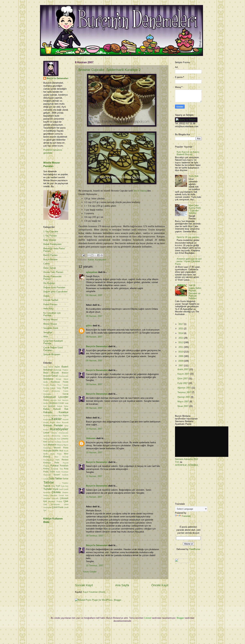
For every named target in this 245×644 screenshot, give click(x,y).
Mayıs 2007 (184, 401)
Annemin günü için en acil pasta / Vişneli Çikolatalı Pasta (188, 261)
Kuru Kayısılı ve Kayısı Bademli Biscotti (188, 153)
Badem (65, 366)
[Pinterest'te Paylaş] (101, 255)
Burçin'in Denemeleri (97, 346)
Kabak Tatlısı (62, 406)
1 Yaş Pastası (50, 235)
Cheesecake (63, 376)
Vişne (55, 489)
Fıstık (65, 388)
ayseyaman (92, 272)
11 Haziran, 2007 (94, 476)
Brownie (47, 376)
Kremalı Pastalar (53, 425)
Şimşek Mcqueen (51, 354)
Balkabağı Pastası (61, 370)
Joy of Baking (140, 190)
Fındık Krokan (49, 385)
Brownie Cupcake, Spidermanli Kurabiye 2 (109, 70)
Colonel (147, 618)
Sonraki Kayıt (84, 585)
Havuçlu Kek (55, 400)
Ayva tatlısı (48, 367)
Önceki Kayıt (159, 585)
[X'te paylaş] (95, 255)
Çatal (61, 489)
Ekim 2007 (183, 378)
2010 (181, 351)
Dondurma (48, 379)
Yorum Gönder (89, 571)
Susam (56, 475)
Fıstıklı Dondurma (51, 391)
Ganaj (65, 394)
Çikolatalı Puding (55, 501)
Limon (46, 432)
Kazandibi (47, 419)
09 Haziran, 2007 (94, 316)
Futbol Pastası (50, 304)
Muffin (55, 450)
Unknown (91, 438)
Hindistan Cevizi (56, 403)
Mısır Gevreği (61, 457)
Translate (186, 516)
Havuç (46, 400)
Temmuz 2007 (185, 392)
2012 (181, 342)
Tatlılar (48, 482)
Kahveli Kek (61, 409)
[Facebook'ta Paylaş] (98, 255)
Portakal (54, 465)
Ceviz (55, 375)
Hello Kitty (48, 308)
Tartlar (65, 479)
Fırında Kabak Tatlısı (52, 388)
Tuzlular (47, 488)
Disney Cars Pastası (53, 272)
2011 (181, 347)
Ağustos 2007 (185, 387)
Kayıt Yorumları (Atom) (94, 592)
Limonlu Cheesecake (59, 433)
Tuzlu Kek (64, 486)
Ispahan (51, 406)
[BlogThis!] (92, 255)
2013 (181, 338)
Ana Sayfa (122, 585)
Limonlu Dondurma (51, 436)
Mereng (60, 445)
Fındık (65, 382)
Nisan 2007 (183, 406)
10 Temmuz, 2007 (94, 565)
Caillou (46, 263)
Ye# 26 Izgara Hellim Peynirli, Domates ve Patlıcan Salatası (195, 292)
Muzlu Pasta (56, 454)
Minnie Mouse (50, 324)
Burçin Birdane (50, 259)
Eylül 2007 (183, 383)
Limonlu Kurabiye (54, 442)
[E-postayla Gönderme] (83, 255)
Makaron (52, 444)
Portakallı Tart (56, 469)
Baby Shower (49, 240)
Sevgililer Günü (50, 328)
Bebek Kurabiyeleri (52, 244)
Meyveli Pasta (61, 448)
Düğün (46, 296)
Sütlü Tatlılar (55, 478)
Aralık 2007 (183, 369)
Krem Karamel (62, 422)
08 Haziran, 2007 (94, 295)
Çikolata (56, 492)
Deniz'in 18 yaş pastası (188, 237)
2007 (181, 365)
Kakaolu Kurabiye (55, 412)
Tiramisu (65, 483)
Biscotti (55, 372)
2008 (181, 361)
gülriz (89, 325)
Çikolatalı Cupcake (50, 498)
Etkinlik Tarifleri (50, 300)
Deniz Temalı (49, 268)
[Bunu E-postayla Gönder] (89, 255)
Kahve (46, 409)
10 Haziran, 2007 (94, 429)
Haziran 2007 (184, 397)
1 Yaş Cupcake (50, 231)
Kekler (91, 259)
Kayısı (65, 415)
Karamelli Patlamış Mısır (52, 415)
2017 (181, 324)
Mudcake (47, 451)
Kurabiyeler (100, 259)
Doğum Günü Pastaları (54, 287)
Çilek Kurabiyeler (51, 504)
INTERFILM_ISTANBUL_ (187, 465)
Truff (58, 486)
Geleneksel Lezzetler (55, 396)
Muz (61, 451)
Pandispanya (48, 460)
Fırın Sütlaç (63, 385)
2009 (181, 356)
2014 (181, 333)
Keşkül (52, 422)
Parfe (58, 460)
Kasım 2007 (184, 374)
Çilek (66, 501)
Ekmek (58, 379)
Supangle (47, 475)
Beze (45, 372)
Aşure (57, 367)
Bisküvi (65, 373)
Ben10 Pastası (50, 255)
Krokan (46, 430)
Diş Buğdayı (49, 283)
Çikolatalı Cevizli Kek (59, 495)
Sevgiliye (47, 332)
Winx (45, 336)
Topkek (46, 486)
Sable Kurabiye (62, 472)
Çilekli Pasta (58, 507)
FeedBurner (194, 549)
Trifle (53, 486)
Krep (66, 426)
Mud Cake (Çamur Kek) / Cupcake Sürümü (195, 209)
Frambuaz (55, 382)
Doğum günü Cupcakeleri (55, 291)
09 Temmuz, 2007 (94, 535)
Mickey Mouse (50, 319)
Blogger (180, 618)
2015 (181, 328)
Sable (52, 472)
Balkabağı (47, 370)
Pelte (56, 463)
